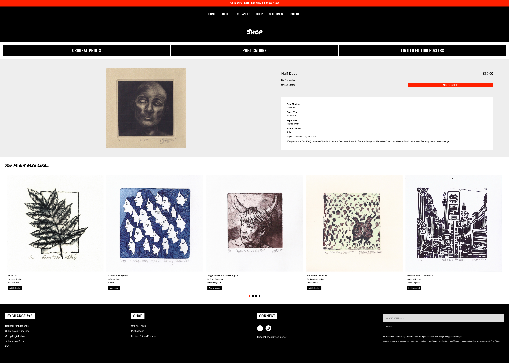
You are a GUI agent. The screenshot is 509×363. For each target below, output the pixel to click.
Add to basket (450, 85)
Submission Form (14, 341)
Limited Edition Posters (143, 336)
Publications (137, 331)
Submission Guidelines (17, 331)
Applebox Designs (454, 337)
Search (389, 326)
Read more (475, 288)
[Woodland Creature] (118, 233)
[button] (249, 296)
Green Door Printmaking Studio (398, 337)
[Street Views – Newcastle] (217, 233)
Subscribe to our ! (272, 337)
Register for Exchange (17, 325)
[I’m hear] (417, 233)
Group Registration (15, 336)
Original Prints (138, 325)
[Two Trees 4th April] (317, 233)
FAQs (8, 346)
